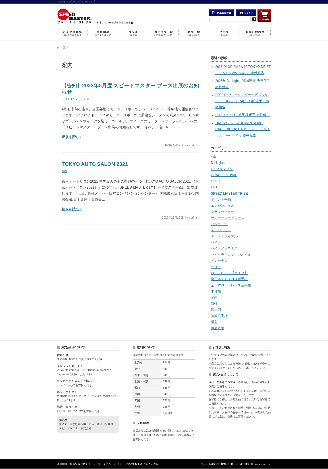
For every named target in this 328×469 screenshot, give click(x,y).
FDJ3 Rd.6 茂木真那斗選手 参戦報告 (242, 115)
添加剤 (216, 310)
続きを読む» (71, 137)
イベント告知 (78, 98)
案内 (89, 98)
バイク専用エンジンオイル (231, 254)
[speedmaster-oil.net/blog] (74, 22)
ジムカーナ (219, 224)
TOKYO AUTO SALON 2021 (95, 164)
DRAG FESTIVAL (224, 175)
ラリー (216, 267)
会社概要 (62, 464)
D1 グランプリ (222, 169)
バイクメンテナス (224, 248)
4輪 (213, 156)
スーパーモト (221, 230)
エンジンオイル (222, 205)
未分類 (216, 291)
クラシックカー (222, 212)
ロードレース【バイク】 (229, 273)
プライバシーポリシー (111, 464)
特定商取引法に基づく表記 (143, 464)
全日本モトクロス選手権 (229, 279)
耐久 (214, 322)
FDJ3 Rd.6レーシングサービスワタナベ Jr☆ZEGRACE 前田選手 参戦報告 (242, 101)
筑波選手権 (219, 316)
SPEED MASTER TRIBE (229, 193)
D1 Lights (218, 163)
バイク (216, 242)
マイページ (89, 464)
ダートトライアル (224, 236)
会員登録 (75, 464)
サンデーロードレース (227, 218)
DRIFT (65, 98)
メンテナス (219, 261)
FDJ (214, 187)
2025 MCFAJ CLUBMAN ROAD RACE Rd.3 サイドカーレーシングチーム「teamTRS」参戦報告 (242, 129)
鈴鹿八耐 (217, 328)
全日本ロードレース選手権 (231, 285)
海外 (214, 303)
